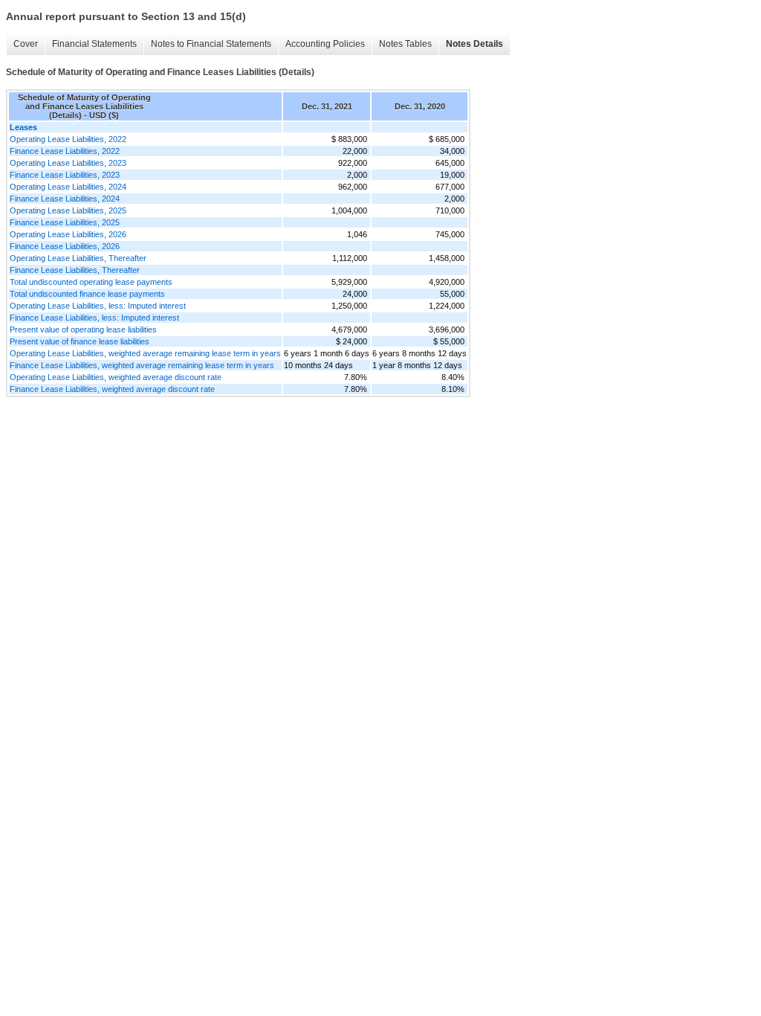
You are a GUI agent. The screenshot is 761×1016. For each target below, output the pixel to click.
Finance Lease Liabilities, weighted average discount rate (112, 389)
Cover (25, 44)
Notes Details (474, 44)
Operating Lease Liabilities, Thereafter (78, 258)
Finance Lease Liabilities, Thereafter (75, 270)
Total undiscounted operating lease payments (91, 281)
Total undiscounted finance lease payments (87, 293)
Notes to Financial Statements (211, 44)
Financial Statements (94, 44)
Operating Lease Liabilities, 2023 (68, 162)
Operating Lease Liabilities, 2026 (68, 234)
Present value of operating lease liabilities (83, 329)
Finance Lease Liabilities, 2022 (65, 151)
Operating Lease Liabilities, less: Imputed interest (98, 305)
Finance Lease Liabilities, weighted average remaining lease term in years (142, 365)
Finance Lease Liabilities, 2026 (65, 246)
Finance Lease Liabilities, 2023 (65, 174)
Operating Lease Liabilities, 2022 (68, 139)
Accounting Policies (325, 44)
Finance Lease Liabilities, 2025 (65, 222)
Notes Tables (405, 44)
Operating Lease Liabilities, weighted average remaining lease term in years (145, 353)
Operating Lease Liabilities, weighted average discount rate (115, 377)
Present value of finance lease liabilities (79, 341)
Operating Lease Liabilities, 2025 (68, 210)
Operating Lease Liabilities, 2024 (68, 186)
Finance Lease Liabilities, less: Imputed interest (94, 317)
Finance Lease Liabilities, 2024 (65, 198)
